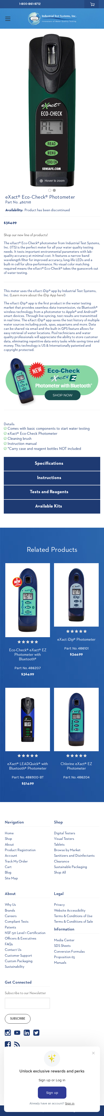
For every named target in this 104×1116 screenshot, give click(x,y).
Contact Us (13, 950)
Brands (10, 910)
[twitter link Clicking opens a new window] (36, 1033)
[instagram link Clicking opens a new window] (8, 1033)
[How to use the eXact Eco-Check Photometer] (54, 190)
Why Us (10, 905)
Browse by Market (67, 850)
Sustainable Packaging (70, 867)
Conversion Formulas (69, 951)
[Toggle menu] (12, 18)
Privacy (59, 905)
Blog (8, 872)
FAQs (9, 944)
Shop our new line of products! (26, 235)
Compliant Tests (17, 921)
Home (9, 833)
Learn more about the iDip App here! (37, 295)
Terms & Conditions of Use (73, 916)
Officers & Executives (20, 938)
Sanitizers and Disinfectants (74, 855)
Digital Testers (64, 833)
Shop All (60, 872)
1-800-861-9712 (30, 4)
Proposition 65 (64, 957)
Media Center (64, 940)
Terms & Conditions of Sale (73, 921)
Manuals (60, 962)
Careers (11, 916)
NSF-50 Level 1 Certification (25, 933)
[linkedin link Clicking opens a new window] (27, 1033)
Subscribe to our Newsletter (25, 993)
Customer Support (18, 955)
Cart (8, 867)
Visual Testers (64, 839)
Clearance (61, 861)
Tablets (59, 844)
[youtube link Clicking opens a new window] (17, 1033)
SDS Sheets (62, 946)
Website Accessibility (69, 910)
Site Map (11, 878)
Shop (8, 839)
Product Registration (20, 850)
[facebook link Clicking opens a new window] (8, 1044)
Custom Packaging (19, 961)
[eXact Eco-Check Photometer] (49, 190)
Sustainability (14, 966)
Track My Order (16, 861)
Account (11, 855)
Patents (10, 927)
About (9, 844)
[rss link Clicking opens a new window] (17, 1044)
